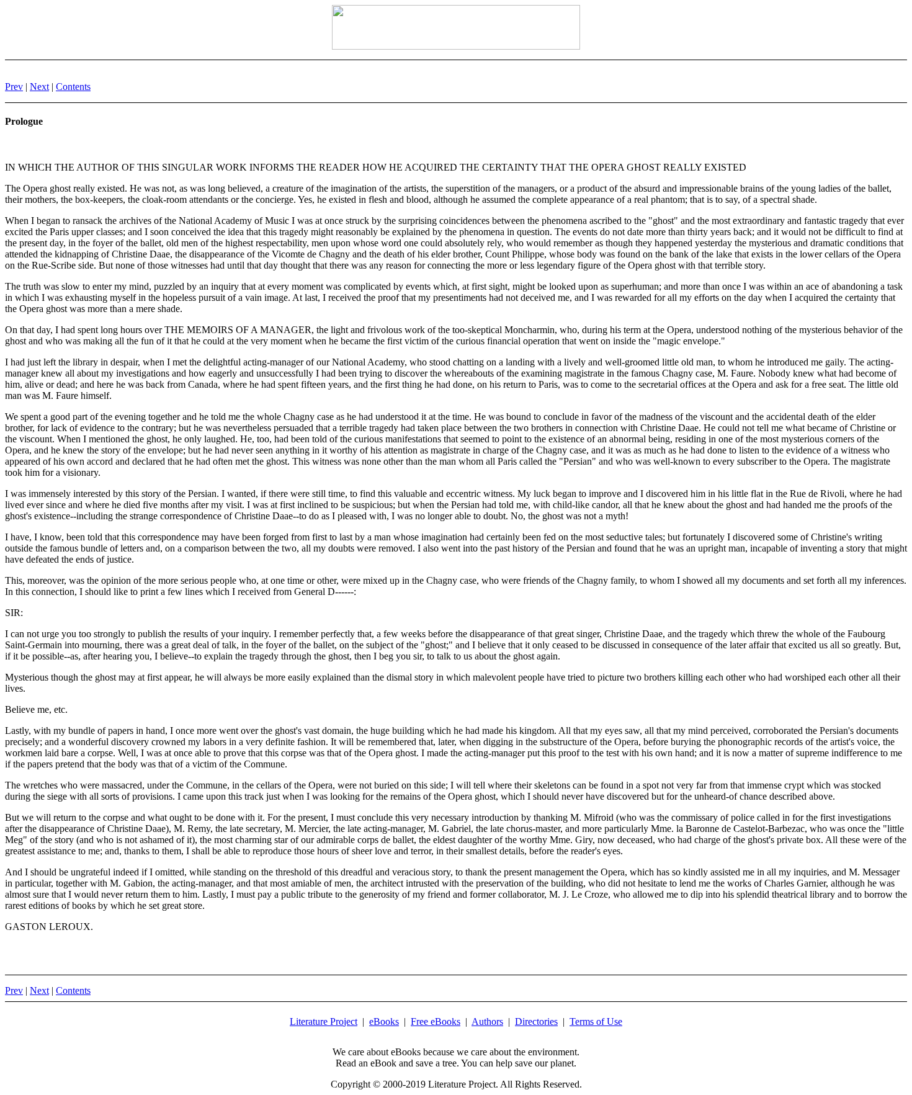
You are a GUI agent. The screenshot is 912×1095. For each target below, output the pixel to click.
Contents (73, 86)
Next (39, 86)
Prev (14, 86)
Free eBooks (435, 1021)
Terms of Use (596, 1021)
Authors (487, 1021)
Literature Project (323, 1021)
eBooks (384, 1021)
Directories (536, 1021)
